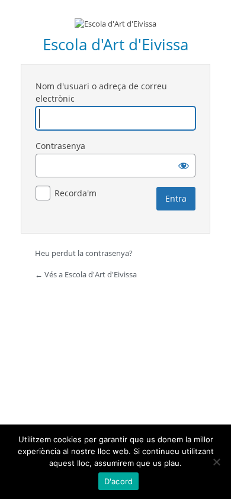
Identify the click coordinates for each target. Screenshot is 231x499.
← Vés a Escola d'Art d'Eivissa (86, 274)
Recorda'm (75, 193)
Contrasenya (60, 145)
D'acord (118, 481)
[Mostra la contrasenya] (183, 165)
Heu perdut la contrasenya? (84, 253)
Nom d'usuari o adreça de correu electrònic (101, 92)
